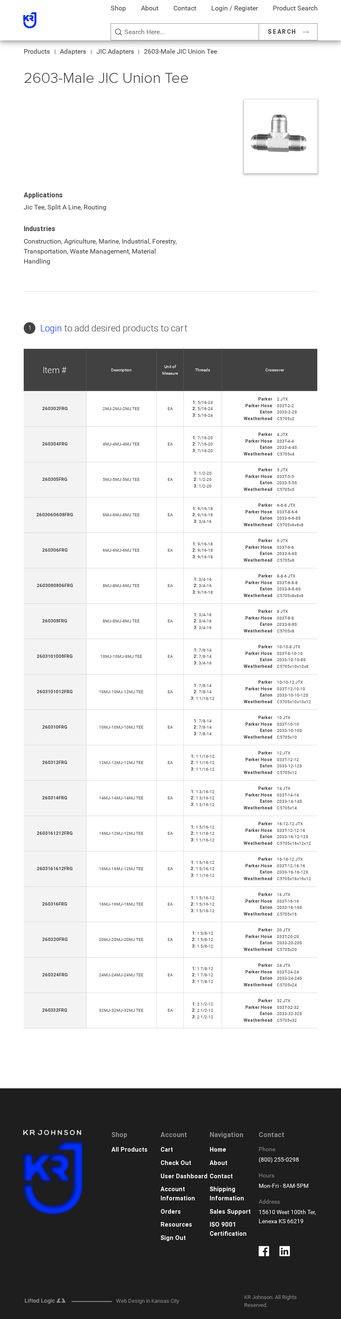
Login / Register (234, 8)
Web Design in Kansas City (147, 1301)
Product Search (295, 8)
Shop (118, 8)
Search (282, 31)
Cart (167, 1149)
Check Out (176, 1163)
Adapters (73, 51)
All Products (129, 1149)
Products (37, 51)
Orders (171, 1211)
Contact (184, 8)
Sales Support (230, 1211)
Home (218, 1149)
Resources (176, 1224)
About (149, 8)
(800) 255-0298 (279, 1159)
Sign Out (173, 1238)
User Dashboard (184, 1176)
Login (51, 328)
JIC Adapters (115, 51)
